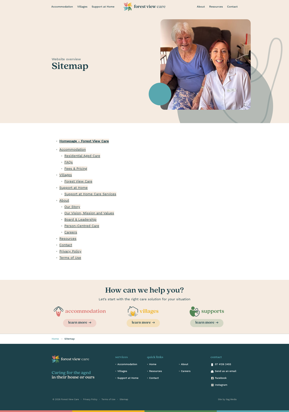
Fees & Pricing (75, 168)
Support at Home (73, 188)
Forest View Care (78, 181)
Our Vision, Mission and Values (89, 213)
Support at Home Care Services (90, 194)
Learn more (77, 323)
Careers (70, 232)
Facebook (221, 378)
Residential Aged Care (82, 156)
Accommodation (72, 149)
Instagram (221, 385)
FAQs (68, 162)
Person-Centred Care (81, 226)
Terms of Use (70, 258)
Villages (65, 175)
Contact (65, 245)
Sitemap (123, 399)
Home (152, 364)
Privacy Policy (70, 251)
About (64, 200)
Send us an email (225, 371)
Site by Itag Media (227, 399)
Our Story (72, 207)
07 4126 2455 (223, 364)
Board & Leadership (80, 219)
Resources (67, 238)
